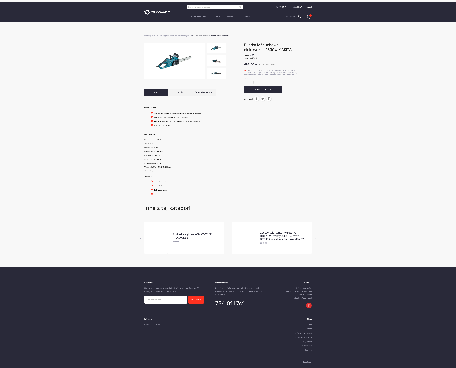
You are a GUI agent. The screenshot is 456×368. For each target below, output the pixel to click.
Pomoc (309, 329)
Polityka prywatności (303, 333)
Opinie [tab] (180, 92)
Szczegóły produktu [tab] (204, 92)
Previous (140, 237)
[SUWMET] (163, 12)
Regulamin (307, 341)
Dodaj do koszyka (263, 89)
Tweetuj (262, 98)
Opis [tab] (156, 92)
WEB (307, 362)
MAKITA (252, 55)
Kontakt (246, 17)
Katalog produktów (198, 17)
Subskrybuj (196, 300)
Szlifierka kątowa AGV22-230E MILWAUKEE (192, 236)
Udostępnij (256, 98)
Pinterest (268, 98)
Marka (246, 55)
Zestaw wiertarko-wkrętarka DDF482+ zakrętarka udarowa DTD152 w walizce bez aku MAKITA (282, 236)
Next (315, 237)
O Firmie (216, 17)
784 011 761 (284, 7)
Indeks (246, 58)
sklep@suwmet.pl (304, 7)
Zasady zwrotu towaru (302, 337)
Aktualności (232, 17)
